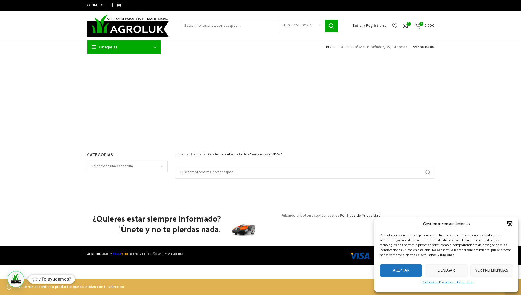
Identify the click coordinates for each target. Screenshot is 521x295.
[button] (510, 224)
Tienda (196, 155)
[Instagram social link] (119, 6)
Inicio (180, 155)
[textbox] (127, 166)
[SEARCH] (331, 26)
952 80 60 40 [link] (423, 47)
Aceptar (401, 270)
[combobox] (127, 166)
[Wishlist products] (394, 25)
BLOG (330, 47)
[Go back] (184, 81)
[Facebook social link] (112, 6)
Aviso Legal (464, 282)
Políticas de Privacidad (438, 282)
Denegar (446, 270)
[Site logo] (128, 26)
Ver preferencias (491, 270)
